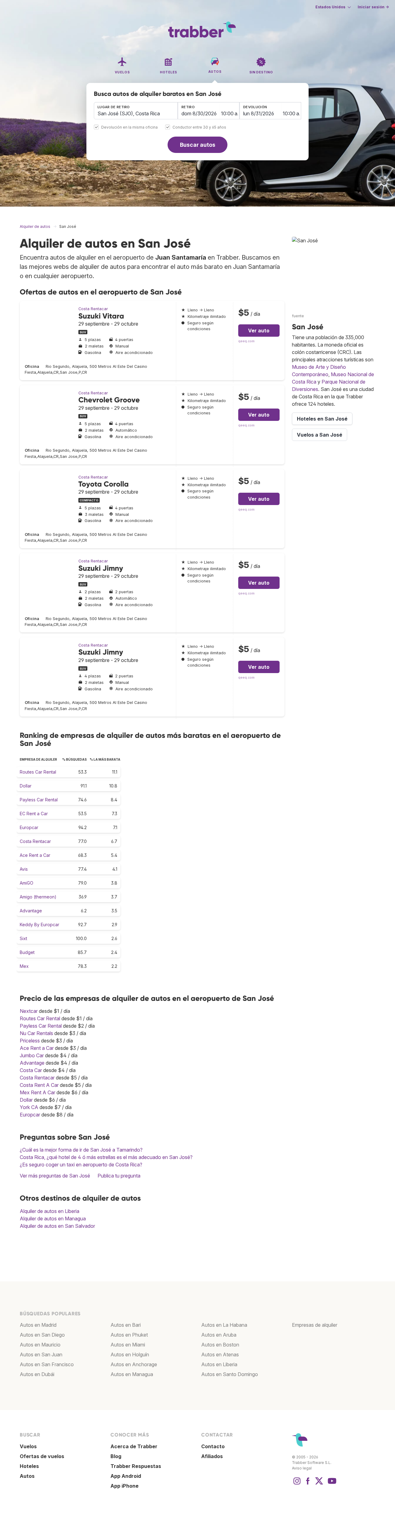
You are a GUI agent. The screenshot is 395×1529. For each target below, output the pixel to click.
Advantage (31, 910)
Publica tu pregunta (119, 1176)
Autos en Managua (131, 1374)
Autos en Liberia (219, 1364)
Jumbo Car (32, 1055)
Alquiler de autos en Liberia (49, 1211)
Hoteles (29, 1466)
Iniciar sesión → (373, 7)
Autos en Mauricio (40, 1345)
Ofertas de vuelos (42, 1456)
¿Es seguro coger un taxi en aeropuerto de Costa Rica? (81, 1164)
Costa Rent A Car (39, 1085)
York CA (29, 1107)
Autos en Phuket (129, 1335)
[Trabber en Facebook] (308, 1484)
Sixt (23, 938)
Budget (27, 952)
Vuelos (28, 1446)
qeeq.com (246, 341)
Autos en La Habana (224, 1325)
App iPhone (124, 1486)
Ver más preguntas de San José (55, 1176)
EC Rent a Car (34, 813)
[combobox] (136, 110)
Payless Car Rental (39, 799)
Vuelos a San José (319, 435)
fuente (298, 316)
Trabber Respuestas (135, 1466)
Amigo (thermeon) (38, 896)
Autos (27, 1476)
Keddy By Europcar (39, 924)
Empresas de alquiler (314, 1325)
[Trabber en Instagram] (297, 1484)
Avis (24, 869)
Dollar (25, 785)
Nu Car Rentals (36, 1033)
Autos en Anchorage (133, 1364)
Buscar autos (197, 145)
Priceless (30, 1041)
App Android (125, 1476)
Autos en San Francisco (47, 1364)
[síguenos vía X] (319, 1484)
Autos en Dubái (37, 1374)
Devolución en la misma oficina (129, 127)
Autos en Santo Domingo (229, 1374)
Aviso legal (302, 1468)
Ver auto (258, 330)
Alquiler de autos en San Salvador (57, 1226)
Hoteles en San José (322, 419)
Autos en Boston (220, 1345)
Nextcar (29, 1011)
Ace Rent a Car (35, 855)
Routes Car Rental (38, 772)
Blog (115, 1456)
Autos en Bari (125, 1325)
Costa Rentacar (93, 308)
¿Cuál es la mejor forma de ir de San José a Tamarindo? (81, 1150)
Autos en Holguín (129, 1354)
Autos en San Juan (41, 1354)
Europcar (29, 827)
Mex (24, 966)
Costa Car (31, 1070)
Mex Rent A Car (37, 1092)
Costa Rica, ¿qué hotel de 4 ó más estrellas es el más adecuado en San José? (106, 1157)
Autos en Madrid (38, 1325)
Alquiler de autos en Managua (53, 1218)
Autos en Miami (127, 1345)
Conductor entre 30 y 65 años (199, 127)
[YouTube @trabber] (331, 1484)
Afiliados (212, 1456)
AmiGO (26, 883)
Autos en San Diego (42, 1335)
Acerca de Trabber (133, 1446)
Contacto (213, 1446)
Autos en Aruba (218, 1335)
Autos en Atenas (220, 1354)
